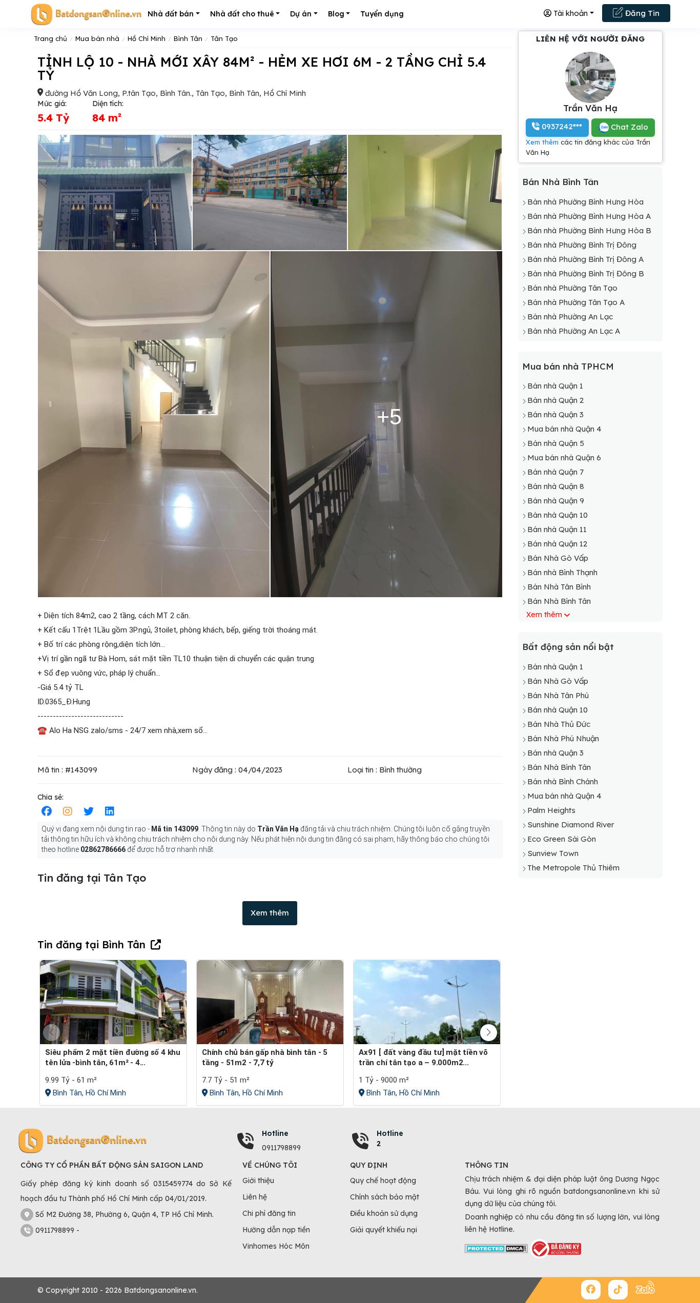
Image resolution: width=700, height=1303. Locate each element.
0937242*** (561, 126)
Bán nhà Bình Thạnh (562, 572)
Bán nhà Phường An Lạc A (573, 331)
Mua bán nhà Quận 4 (564, 429)
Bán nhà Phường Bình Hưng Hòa (585, 202)
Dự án (301, 13)
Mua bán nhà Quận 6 (564, 457)
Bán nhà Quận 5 (555, 443)
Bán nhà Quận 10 (557, 515)
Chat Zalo (628, 127)
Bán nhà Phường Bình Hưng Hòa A (589, 216)
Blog (336, 13)
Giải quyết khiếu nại (383, 1229)
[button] (489, 1033)
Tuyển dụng (382, 13)
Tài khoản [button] (569, 13)
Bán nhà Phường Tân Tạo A (576, 302)
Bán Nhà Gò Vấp (557, 558)
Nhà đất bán (171, 13)
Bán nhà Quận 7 (555, 472)
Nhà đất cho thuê (242, 13)
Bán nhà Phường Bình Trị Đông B (585, 273)
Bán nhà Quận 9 (555, 500)
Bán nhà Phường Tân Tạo (572, 288)
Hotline (275, 1133)
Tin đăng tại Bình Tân (91, 944)
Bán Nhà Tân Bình (559, 587)
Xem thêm (270, 913)
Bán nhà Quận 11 (557, 529)
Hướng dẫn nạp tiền (276, 1229)
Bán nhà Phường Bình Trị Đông (581, 245)
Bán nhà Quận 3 (555, 414)
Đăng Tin (641, 13)
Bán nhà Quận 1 (555, 386)
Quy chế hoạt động (383, 1180)
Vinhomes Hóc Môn (276, 1246)
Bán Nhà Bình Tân (560, 181)
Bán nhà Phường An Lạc (570, 316)
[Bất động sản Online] (86, 14)
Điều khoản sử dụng (384, 1213)
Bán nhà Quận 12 (557, 543)
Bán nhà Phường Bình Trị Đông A (585, 259)
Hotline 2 (390, 1138)
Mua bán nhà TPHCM (568, 366)
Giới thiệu (258, 1180)
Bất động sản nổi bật (568, 646)
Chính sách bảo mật (384, 1197)
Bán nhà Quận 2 (555, 400)
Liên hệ (254, 1197)
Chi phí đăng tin (269, 1213)
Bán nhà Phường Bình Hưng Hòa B (589, 230)
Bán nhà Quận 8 (555, 486)
